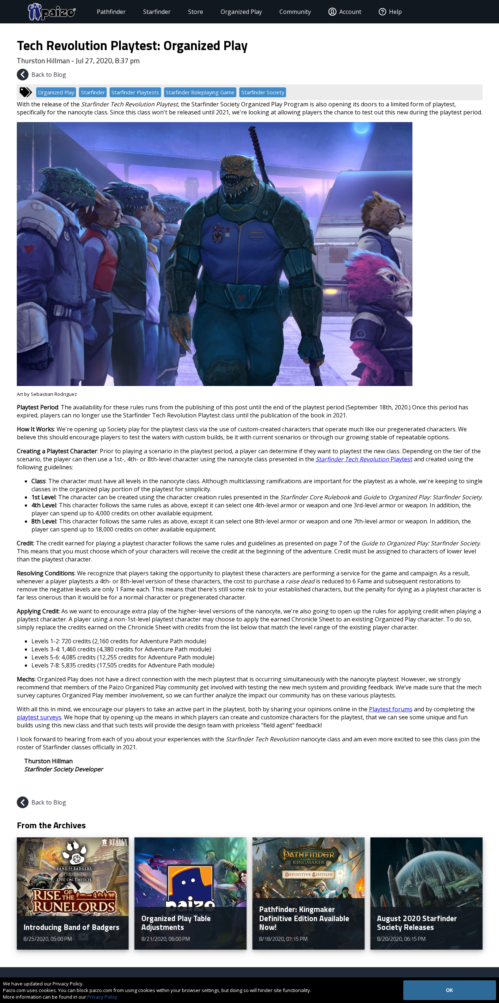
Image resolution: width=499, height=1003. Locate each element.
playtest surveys (39, 717)
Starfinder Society (262, 92)
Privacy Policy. (102, 996)
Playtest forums (390, 709)
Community (295, 12)
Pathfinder (111, 12)
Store (195, 12)
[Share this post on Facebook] (441, 786)
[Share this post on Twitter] (459, 786)
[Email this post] (476, 786)
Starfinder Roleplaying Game (200, 92)
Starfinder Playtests (135, 92)
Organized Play (241, 12)
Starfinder (157, 12)
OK (449, 990)
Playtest (364, 459)
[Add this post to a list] (424, 786)
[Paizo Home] (52, 11)
